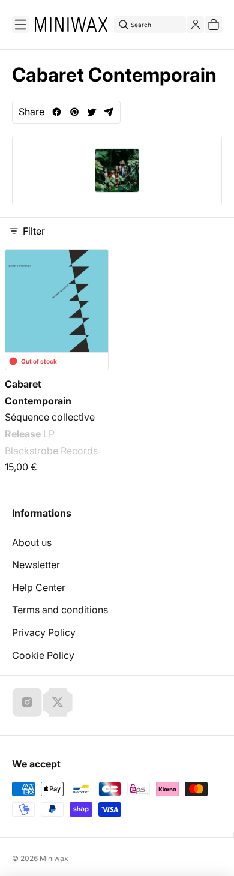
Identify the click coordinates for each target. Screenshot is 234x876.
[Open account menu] (195, 24)
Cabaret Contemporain (38, 392)
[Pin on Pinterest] (74, 112)
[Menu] (20, 24)
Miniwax (54, 858)
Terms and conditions (60, 610)
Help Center (38, 587)
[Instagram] (27, 702)
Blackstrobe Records (51, 451)
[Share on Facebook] (57, 112)
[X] (58, 702)
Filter (34, 231)
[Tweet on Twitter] (91, 112)
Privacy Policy (44, 632)
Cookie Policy (43, 655)
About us (32, 542)
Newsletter (36, 565)
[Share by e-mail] (109, 112)
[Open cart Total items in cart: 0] (213, 24)
